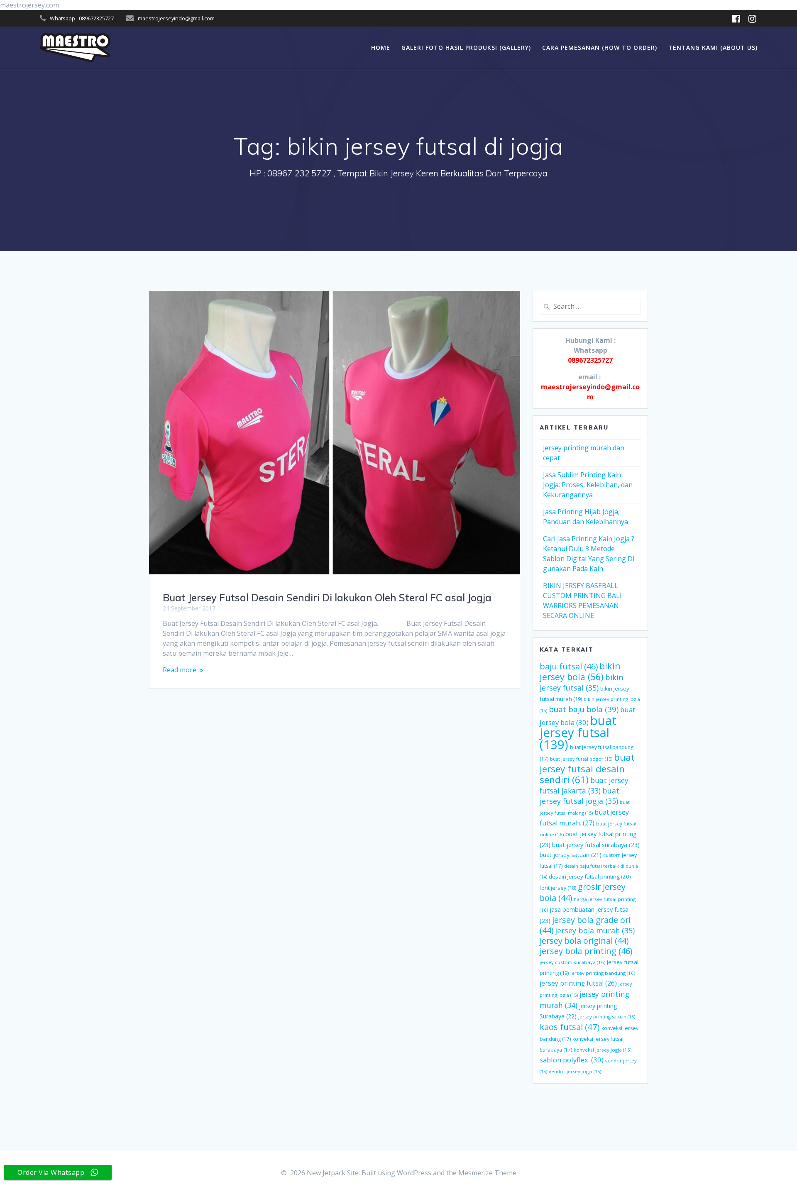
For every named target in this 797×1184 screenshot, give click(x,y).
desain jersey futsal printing (590, 876)
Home (380, 47)
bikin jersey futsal (581, 682)
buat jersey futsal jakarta (584, 785)
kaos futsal (570, 1027)
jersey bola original (584, 940)
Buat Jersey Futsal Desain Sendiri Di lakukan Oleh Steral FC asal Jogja (327, 597)
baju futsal (569, 666)
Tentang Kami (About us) (713, 47)
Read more (179, 669)
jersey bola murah (595, 930)
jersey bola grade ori (585, 925)
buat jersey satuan (570, 855)
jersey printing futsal (578, 983)
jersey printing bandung (602, 973)
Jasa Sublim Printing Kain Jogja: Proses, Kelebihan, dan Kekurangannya (588, 484)
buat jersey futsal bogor (581, 759)
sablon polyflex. (572, 1059)
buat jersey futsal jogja (579, 796)
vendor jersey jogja (575, 1071)
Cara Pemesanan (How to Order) (599, 47)
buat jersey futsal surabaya (596, 844)
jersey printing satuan (606, 1016)
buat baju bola (584, 709)
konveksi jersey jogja (602, 1050)
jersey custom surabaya (572, 962)
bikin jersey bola (580, 671)
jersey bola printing (586, 951)
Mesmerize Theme (487, 1172)
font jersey (558, 887)
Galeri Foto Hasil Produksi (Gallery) (466, 47)
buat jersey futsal (578, 732)
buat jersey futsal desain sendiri (587, 768)
